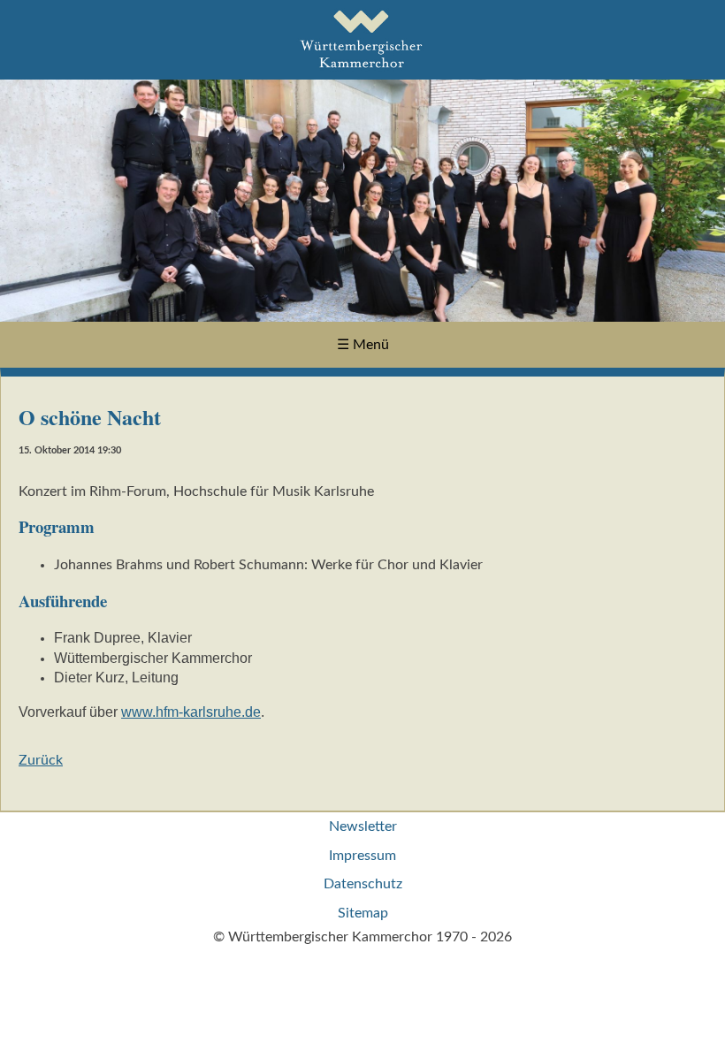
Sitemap (363, 913)
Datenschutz (363, 884)
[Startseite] (363, 70)
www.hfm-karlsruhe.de (191, 711)
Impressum (362, 856)
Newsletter (363, 826)
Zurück (41, 760)
